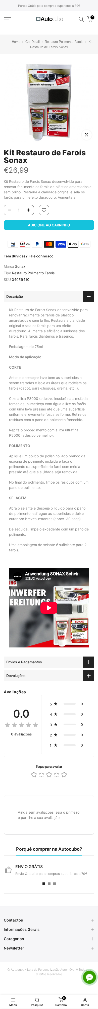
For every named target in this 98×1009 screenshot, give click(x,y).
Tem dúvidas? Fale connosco (29, 256)
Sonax (20, 266)
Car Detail (32, 42)
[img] (21, 725)
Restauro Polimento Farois (64, 42)
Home (13, 42)
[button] (67, 703)
